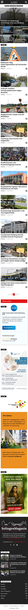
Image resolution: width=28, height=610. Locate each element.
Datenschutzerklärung (13, 605)
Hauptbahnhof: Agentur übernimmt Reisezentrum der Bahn (14, 188)
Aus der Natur (13, 5)
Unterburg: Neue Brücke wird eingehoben (11, 140)
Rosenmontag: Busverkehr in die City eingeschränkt (13, 212)
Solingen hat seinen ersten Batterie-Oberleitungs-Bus (14, 284)
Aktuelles (7, 5)
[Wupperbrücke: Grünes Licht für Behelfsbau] (14, 106)
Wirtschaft (3, 596)
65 (16, 294)
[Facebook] (11, 545)
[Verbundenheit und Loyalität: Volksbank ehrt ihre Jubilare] (5, 573)
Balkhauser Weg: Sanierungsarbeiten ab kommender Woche (14, 65)
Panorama (3, 586)
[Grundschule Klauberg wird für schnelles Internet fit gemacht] (14, 226)
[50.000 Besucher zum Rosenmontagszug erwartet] (14, 154)
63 (11, 294)
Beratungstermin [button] (9, 327)
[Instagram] (14, 545)
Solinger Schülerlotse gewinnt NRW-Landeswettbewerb (20, 40)
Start (9, 44)
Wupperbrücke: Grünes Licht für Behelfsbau (12, 116)
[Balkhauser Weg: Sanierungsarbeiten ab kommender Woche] (14, 54)
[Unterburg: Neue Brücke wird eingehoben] (14, 130)
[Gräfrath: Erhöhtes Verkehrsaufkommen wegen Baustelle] (14, 80)
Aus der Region (20, 5)
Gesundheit (3, 588)
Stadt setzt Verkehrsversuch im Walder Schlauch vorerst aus (7, 31)
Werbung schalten (6, 301)
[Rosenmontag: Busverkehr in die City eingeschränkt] (14, 202)
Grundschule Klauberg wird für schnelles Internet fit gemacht (12, 236)
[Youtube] (17, 545)
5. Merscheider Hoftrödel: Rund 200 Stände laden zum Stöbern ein (18, 564)
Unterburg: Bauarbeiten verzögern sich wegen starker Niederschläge (13, 260)
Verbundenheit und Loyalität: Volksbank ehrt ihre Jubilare (17, 571)
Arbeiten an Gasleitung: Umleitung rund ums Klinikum (12, 22)
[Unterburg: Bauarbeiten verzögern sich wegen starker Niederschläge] (14, 250)
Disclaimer (6, 605)
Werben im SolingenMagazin (14, 538)
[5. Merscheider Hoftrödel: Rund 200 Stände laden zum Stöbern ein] (5, 565)
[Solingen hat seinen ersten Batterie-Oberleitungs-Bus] (14, 274)
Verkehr (12, 44)
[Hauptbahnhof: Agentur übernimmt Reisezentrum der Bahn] (14, 178)
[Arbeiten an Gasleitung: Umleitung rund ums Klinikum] (14, 17)
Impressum (22, 605)
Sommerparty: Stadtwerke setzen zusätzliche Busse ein (20, 32)
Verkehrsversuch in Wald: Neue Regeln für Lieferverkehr (6, 40)
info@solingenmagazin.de (19, 541)
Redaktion (3, 24)
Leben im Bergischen (5, 591)
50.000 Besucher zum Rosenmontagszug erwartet (11, 164)
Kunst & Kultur (4, 593)
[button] (14, 308)
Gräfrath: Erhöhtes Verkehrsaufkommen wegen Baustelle (11, 91)
